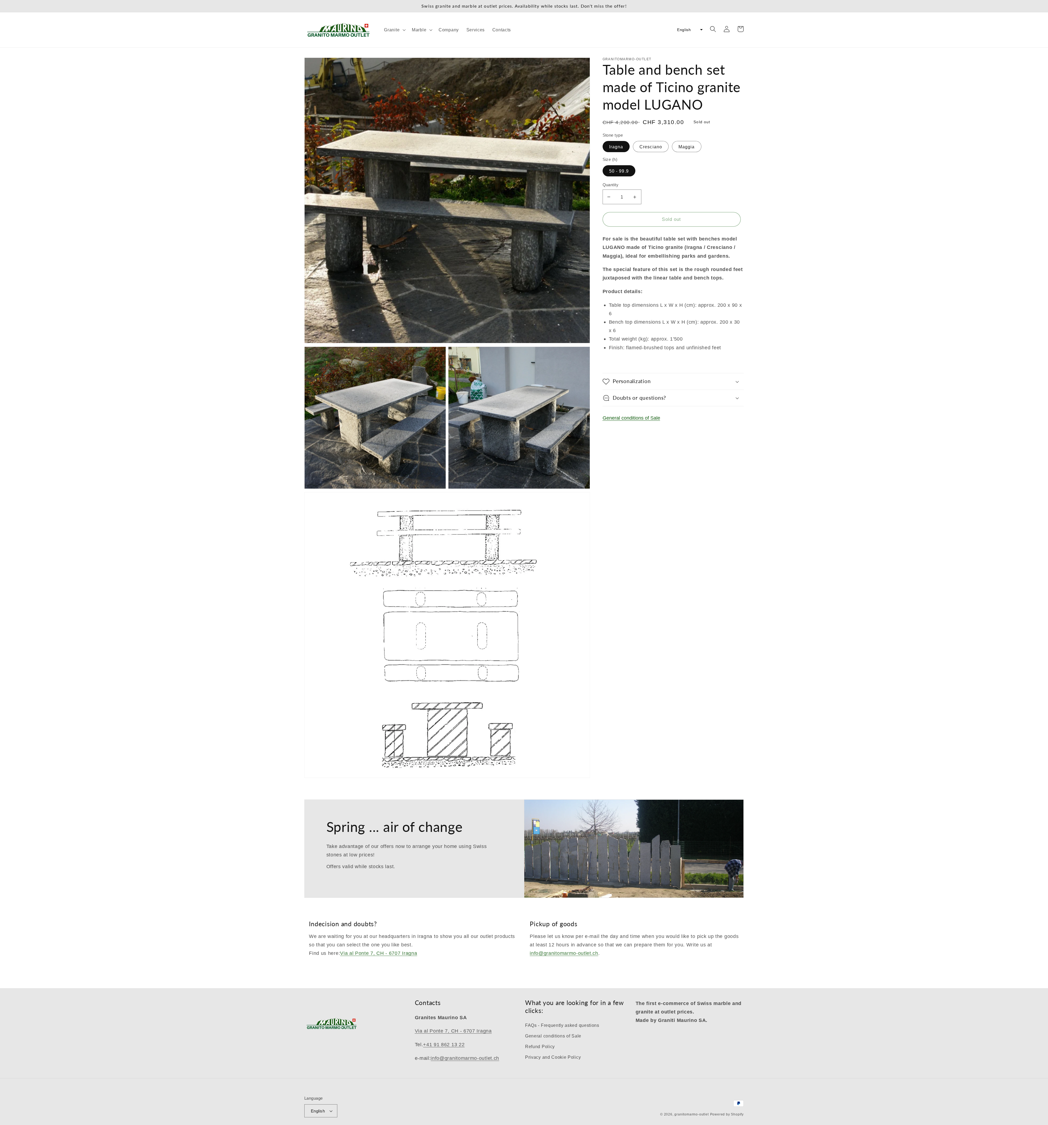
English (318, 1111)
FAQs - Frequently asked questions (562, 1025)
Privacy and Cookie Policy (553, 1057)
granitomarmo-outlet (691, 1114)
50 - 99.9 (619, 171)
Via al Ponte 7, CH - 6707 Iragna (378, 953)
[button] (394, 29)
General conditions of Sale (631, 418)
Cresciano (650, 146)
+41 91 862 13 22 (444, 1044)
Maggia (686, 146)
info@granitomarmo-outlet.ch (564, 953)
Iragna (616, 146)
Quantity (611, 184)
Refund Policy (540, 1046)
